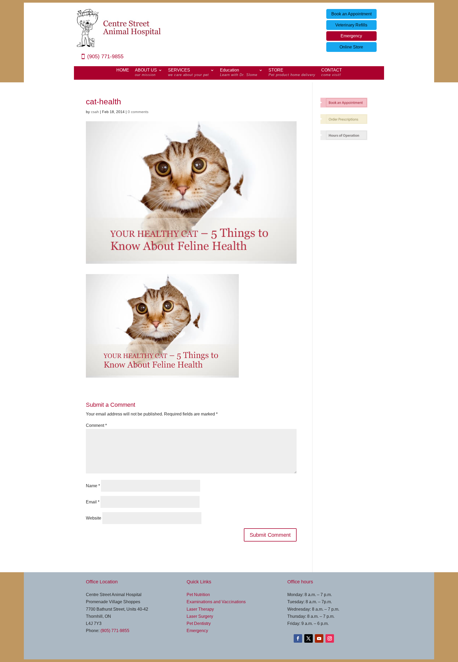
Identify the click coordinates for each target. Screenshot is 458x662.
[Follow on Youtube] (319, 638)
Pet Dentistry (199, 623)
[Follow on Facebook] (298, 638)
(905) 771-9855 (105, 56)
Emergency (351, 36)
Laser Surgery (200, 616)
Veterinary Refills (351, 25)
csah (95, 112)
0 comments (138, 112)
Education (238, 72)
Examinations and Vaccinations (216, 602)
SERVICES (188, 72)
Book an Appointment (351, 14)
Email (92, 502)
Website (93, 518)
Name (93, 486)
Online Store (351, 47)
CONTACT (331, 72)
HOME (122, 70)
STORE (291, 72)
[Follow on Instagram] (329, 638)
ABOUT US (146, 72)
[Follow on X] (308, 638)
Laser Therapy (200, 609)
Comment (96, 425)
